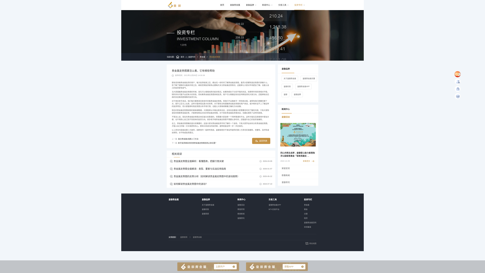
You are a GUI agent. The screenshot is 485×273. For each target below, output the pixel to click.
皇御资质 (205, 214)
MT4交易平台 (274, 209)
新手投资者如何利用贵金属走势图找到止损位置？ (197, 143)
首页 (222, 5)
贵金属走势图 (214, 57)
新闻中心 (266, 5)
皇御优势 (287, 86)
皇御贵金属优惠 (309, 78)
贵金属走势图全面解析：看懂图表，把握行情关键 (199, 161)
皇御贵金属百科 (310, 223)
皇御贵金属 (235, 5)
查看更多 (306, 161)
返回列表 (263, 141)
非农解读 (307, 227)
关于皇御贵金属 (290, 78)
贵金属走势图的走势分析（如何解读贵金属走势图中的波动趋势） (207, 176)
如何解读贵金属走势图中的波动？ (191, 184)
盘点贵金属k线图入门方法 (188, 139)
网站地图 (312, 243)
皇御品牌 (250, 5)
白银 (306, 214)
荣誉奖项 (241, 209)
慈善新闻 (241, 214)
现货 (306, 218)
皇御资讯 (241, 218)
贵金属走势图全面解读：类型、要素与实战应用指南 (200, 169)
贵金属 (202, 57)
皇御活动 (241, 205)
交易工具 (282, 5)
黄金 (306, 209)
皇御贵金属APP (303, 86)
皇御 (285, 94)
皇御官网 (183, 237)
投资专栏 (298, 5)
